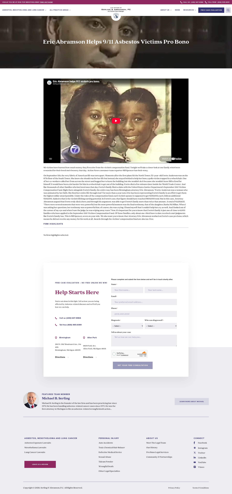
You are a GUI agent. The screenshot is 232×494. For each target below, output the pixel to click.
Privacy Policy (174, 488)
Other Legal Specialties (109, 471)
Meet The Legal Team (156, 443)
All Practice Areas (59, 10)
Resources (188, 10)
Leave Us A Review (40, 464)
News (177, 10)
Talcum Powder (106, 462)
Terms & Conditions (200, 488)
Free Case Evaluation (211, 10)
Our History (152, 448)
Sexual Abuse (105, 457)
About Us (165, 10)
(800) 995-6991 (224, 2)
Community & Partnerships (159, 457)
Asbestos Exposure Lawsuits (37, 443)
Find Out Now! (46, 2)
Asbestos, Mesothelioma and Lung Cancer (23, 10)
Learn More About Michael (192, 401)
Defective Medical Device (110, 452)
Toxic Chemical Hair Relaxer (112, 448)
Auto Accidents (106, 443)
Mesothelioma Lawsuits (35, 448)
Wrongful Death (106, 466)
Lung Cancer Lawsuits (34, 452)
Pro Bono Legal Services (157, 452)
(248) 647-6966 (197, 2)
